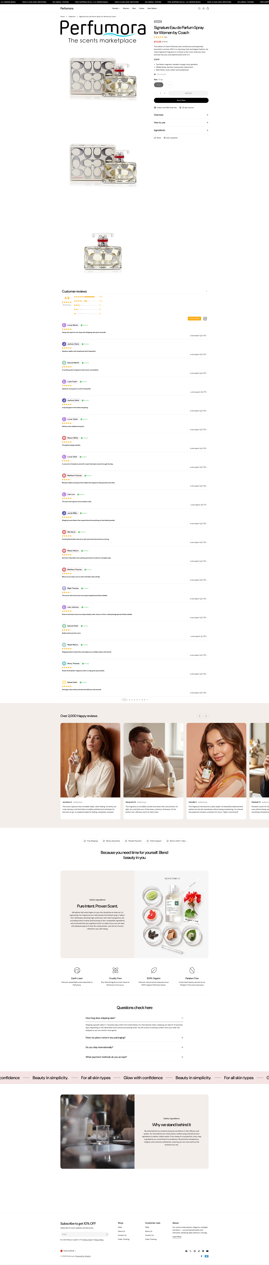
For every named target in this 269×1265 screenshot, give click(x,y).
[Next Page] (147, 699)
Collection (71, 16)
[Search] (199, 8)
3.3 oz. (171, 85)
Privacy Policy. (99, 1240)
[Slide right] (206, 716)
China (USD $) (68, 1251)
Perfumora (66, 8)
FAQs (120, 1227)
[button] (122, 699)
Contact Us (122, 1235)
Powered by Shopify (83, 1256)
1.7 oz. (160, 85)
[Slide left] (199, 716)
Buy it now (181, 100)
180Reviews (67, 305)
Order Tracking (123, 1239)
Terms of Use (87, 1240)
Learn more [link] (176, 1237)
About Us (121, 1231)
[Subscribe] (107, 1234)
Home (62, 16)
